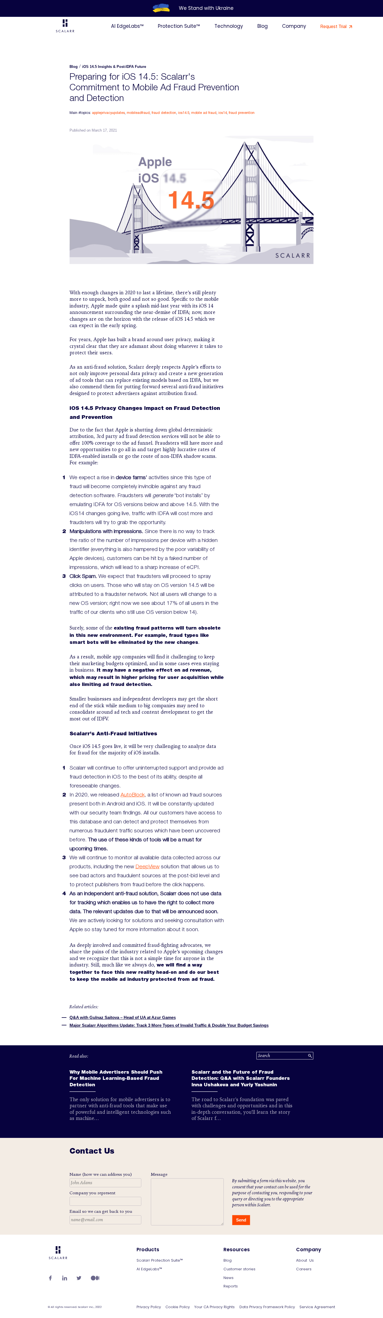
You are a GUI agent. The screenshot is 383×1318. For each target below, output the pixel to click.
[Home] (65, 26)
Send (241, 1220)
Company (294, 26)
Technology (228, 26)
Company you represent (93, 1193)
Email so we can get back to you (101, 1211)
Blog (262, 26)
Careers (304, 1269)
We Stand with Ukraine (206, 8)
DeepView (147, 867)
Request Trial (334, 26)
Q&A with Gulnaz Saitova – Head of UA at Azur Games (123, 1017)
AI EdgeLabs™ (127, 26)
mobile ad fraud (203, 113)
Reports (230, 1286)
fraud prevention (242, 113)
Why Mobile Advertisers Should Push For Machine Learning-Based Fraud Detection (116, 1079)
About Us (305, 1260)
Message (159, 1174)
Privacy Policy (149, 1307)
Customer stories (239, 1269)
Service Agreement (317, 1307)
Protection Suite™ (179, 26)
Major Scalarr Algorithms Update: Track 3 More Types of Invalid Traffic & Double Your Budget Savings (169, 1025)
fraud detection (164, 113)
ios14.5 (183, 113)
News (228, 1277)
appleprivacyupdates (108, 113)
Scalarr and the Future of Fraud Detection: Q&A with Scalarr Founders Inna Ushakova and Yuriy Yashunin (241, 1079)
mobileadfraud (138, 113)
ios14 (222, 113)
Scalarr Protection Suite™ (160, 1260)
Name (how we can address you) (101, 1174)
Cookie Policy (177, 1307)
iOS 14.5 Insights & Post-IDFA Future (114, 67)
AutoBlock (133, 795)
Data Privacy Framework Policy (267, 1307)
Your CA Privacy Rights (214, 1307)
